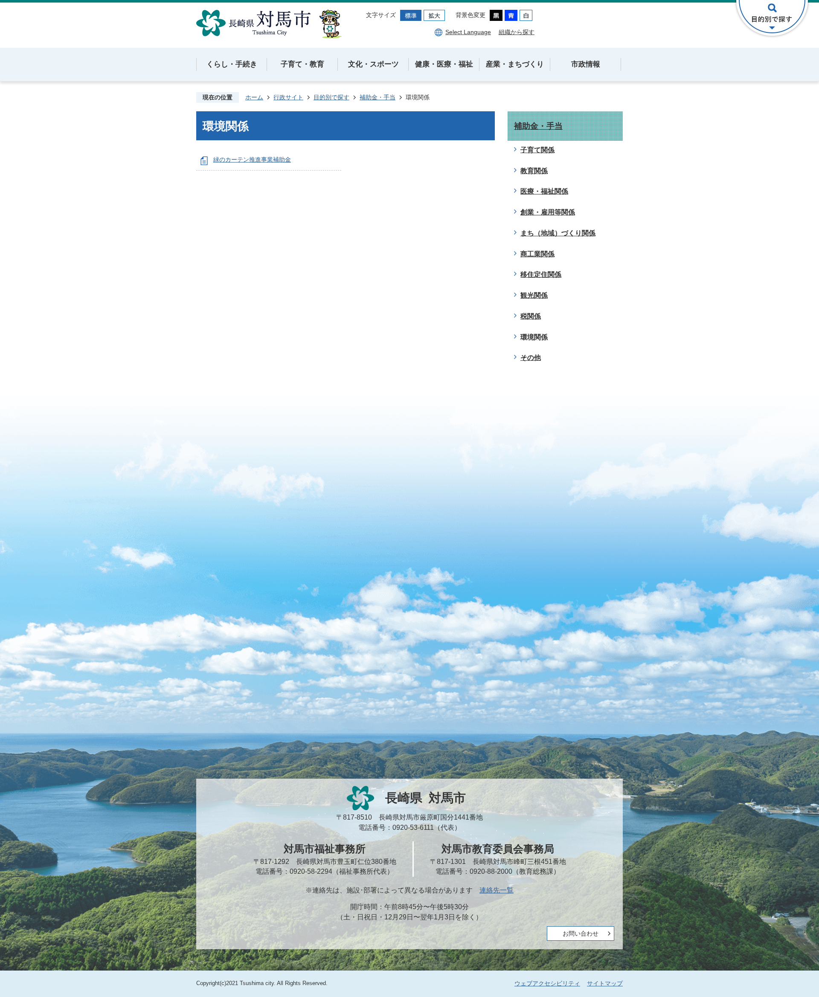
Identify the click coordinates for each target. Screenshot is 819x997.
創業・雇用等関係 (547, 212)
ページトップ (782, 960)
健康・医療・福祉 (444, 64)
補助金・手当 (377, 97)
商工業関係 (537, 254)
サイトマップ (605, 983)
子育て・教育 (302, 64)
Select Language (468, 32)
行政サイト (288, 97)
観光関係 (534, 295)
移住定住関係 (540, 274)
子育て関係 (537, 150)
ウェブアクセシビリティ (547, 983)
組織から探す (516, 32)
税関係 (530, 316)
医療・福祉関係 (544, 191)
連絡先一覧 (496, 890)
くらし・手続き (231, 64)
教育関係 (534, 170)
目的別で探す (331, 97)
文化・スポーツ (373, 64)
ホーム (254, 97)
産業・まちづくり (515, 64)
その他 (530, 357)
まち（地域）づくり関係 (557, 233)
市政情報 (585, 64)
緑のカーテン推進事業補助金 (252, 159)
